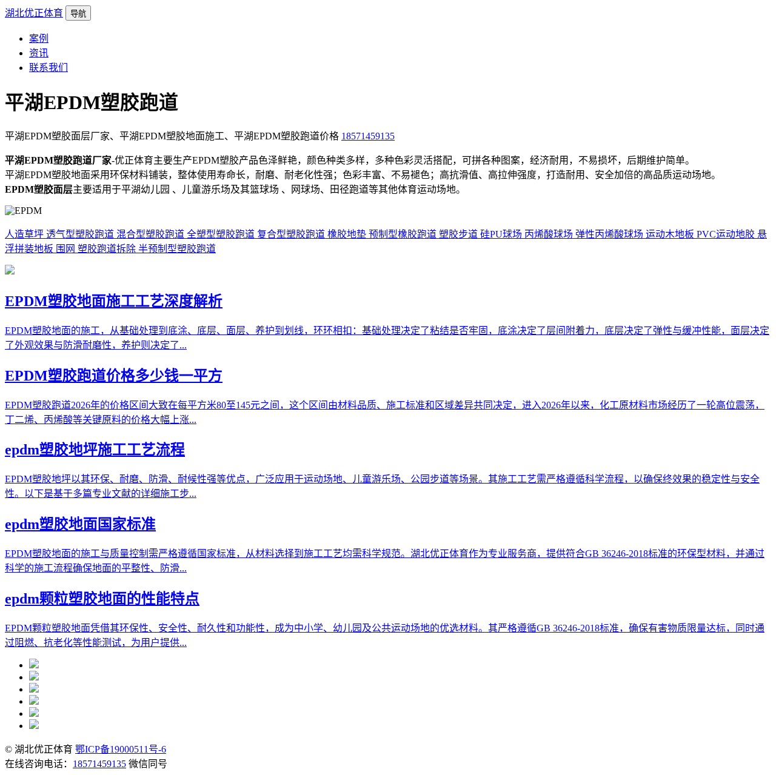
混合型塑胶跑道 (151, 234)
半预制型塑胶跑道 (177, 249)
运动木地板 (671, 234)
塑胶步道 (459, 234)
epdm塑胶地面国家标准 (80, 524)
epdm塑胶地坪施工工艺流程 (95, 449)
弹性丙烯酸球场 (610, 234)
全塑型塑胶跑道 (222, 234)
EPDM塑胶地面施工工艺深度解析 (113, 301)
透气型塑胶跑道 (81, 234)
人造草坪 (25, 234)
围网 (67, 249)
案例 (38, 38)
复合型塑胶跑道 (292, 234)
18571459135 (368, 136)
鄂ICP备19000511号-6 (120, 749)
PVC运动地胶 (727, 234)
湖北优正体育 (34, 13)
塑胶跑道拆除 (108, 249)
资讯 (38, 53)
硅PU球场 (502, 234)
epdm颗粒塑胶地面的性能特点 (102, 599)
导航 (78, 13)
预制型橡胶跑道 (404, 234)
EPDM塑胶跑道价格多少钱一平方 (113, 376)
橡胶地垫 (348, 234)
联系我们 (48, 67)
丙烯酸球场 (549, 234)
